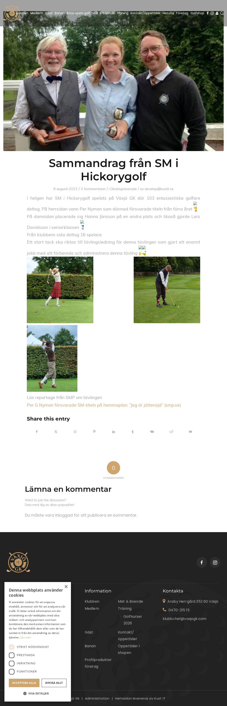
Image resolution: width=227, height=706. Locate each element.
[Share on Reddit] (171, 432)
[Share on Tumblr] (132, 432)
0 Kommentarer (93, 189)
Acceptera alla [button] (24, 683)
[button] (38, 693)
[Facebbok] (208, 13)
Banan (90, 646)
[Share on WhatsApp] (75, 432)
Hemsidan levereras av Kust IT (140, 698)
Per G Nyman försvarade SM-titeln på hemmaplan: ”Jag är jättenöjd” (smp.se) (104, 405)
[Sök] (222, 13)
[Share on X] (56, 432)
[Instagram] (212, 13)
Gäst (89, 632)
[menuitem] (22, 13)
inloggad (64, 515)
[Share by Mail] (190, 432)
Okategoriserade (123, 189)
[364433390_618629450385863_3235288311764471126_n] (113, 81)
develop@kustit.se (159, 189)
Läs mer (25, 637)
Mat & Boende (130, 601)
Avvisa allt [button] (54, 683)
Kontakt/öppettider (127, 635)
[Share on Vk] (152, 432)
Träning (124, 608)
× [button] (66, 586)
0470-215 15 (179, 610)
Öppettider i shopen (129, 649)
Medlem (92, 608)
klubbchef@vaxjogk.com (184, 618)
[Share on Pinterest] (94, 432)
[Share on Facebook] (36, 432)
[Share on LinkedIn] (113, 432)
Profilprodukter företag (98, 663)
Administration (97, 698)
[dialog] (37, 642)
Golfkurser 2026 (129, 620)
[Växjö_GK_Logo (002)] (12, 13)
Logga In (217, 13)
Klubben (92, 601)
